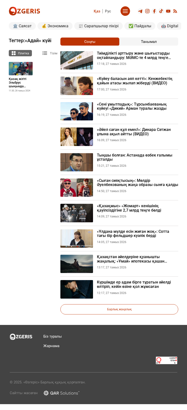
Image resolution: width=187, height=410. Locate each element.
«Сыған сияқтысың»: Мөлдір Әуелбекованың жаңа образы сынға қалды (137, 182)
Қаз (97, 11)
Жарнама (51, 346)
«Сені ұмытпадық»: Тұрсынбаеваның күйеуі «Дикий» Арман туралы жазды (132, 106)
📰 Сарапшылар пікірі (98, 26)
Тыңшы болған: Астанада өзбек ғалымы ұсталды (134, 157)
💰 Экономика (55, 26)
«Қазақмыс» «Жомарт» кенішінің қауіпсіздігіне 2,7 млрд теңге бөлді (129, 208)
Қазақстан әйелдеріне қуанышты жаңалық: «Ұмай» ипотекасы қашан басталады (130, 259)
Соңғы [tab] (89, 41)
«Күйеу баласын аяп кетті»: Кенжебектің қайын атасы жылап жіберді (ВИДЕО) (134, 81)
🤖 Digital (169, 26)
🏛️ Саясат (22, 26)
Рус (108, 11)
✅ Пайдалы (140, 26)
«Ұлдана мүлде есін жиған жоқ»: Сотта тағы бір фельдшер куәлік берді (133, 233)
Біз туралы (52, 336)
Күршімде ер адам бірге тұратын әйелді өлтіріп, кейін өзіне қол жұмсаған (134, 284)
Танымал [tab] (149, 41)
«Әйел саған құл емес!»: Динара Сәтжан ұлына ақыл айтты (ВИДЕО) (134, 131)
